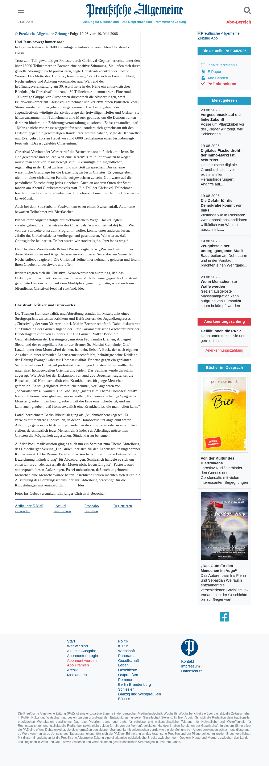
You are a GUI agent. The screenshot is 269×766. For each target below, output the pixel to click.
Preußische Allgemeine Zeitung (43, 34)
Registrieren (122, 506)
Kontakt (187, 661)
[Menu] (21, 10)
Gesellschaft (128, 660)
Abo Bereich (216, 78)
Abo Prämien (78, 665)
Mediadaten (77, 675)
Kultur (123, 646)
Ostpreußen (128, 675)
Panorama (127, 656)
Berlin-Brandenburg (134, 684)
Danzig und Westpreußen (139, 694)
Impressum (190, 666)
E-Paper (213, 72)
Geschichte (127, 670)
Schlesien (126, 689)
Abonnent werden (82, 660)
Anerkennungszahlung (224, 350)
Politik (123, 641)
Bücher (124, 699)
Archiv (72, 670)
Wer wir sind (77, 646)
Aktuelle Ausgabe (81, 651)
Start (71, 641)
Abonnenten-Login (82, 656)
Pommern (126, 680)
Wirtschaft (126, 651)
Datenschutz (191, 671)
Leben (123, 665)
